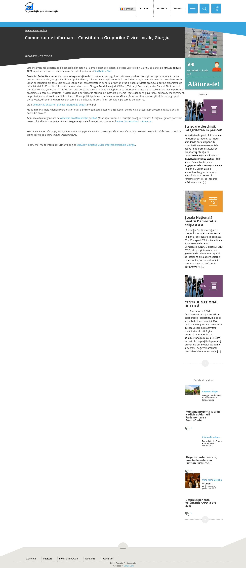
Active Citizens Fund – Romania (133, 121)
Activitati (145, 8)
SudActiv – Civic (103, 71)
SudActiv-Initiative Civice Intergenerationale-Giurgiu (106, 144)
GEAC (94, 118)
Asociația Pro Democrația (74, 118)
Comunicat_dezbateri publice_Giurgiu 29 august (60, 104)
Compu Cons (129, 566)
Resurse (178, 8)
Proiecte (162, 8)
